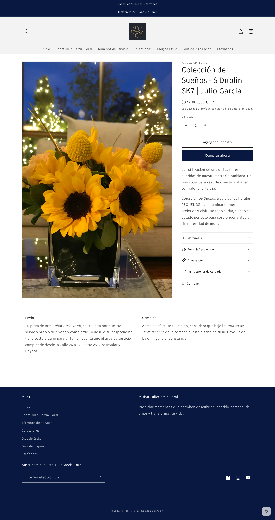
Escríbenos (30, 454)
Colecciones (31, 430)
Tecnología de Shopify (152, 510)
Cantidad (188, 116)
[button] (27, 31)
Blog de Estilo (32, 438)
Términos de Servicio (37, 423)
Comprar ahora (217, 155)
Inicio (26, 407)
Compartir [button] (194, 283)
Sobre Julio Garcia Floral (40, 415)
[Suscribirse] (100, 477)
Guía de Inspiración (36, 446)
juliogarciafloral (130, 510)
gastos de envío (197, 108)
